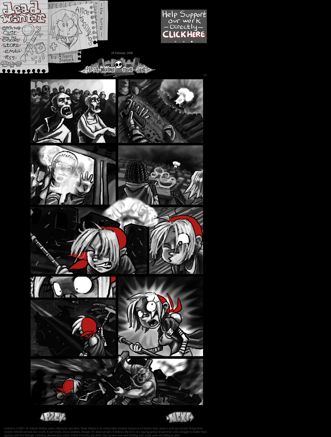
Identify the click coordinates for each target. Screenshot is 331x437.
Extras (14, 40)
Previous (109, 67)
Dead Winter (28, 12)
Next (127, 67)
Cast (14, 34)
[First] (89, 67)
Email (14, 52)
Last (145, 67)
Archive (14, 27)
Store (14, 46)
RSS (14, 59)
